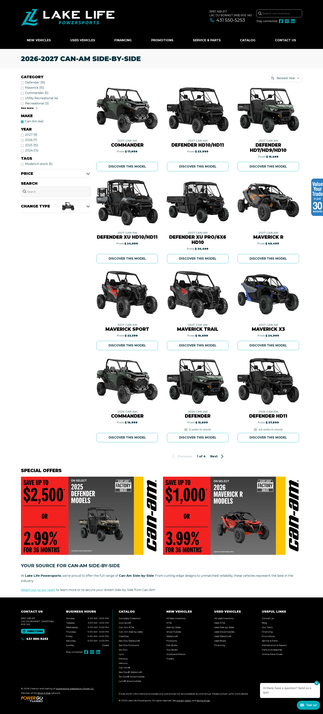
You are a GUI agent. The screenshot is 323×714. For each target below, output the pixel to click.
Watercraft (172, 636)
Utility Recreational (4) (41, 98)
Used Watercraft (222, 636)
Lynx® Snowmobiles (130, 681)
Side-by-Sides (173, 627)
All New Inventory (176, 618)
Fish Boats (171, 645)
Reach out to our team (38, 590)
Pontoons (171, 640)
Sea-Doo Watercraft (129, 640)
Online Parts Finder (272, 654)
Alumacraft (125, 622)
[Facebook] (281, 21)
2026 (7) (31, 140)
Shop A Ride (43, 693)
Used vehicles (82, 40)
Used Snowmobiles (224, 631)
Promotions (162, 40)
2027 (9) (31, 135)
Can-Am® (124, 667)
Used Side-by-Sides (224, 627)
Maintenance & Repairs (274, 645)
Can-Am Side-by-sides (131, 631)
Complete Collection (130, 618)
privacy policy (183, 700)
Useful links (274, 611)
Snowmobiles (173, 631)
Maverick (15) (34, 87)
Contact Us (285, 40)
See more (27, 108)
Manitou (123, 658)
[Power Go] (57, 699)
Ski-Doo (123, 649)
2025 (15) (31, 145)
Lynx (121, 654)
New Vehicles (39, 40)
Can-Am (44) (34, 121)
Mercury (123, 663)
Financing (123, 40)
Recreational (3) (37, 103)
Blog (264, 622)
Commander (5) (36, 93)
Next (214, 456)
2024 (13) (32, 150)
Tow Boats (172, 649)
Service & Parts (207, 40)
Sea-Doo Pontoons (129, 645)
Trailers (170, 658)
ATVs (169, 622)
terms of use (203, 700)
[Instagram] (287, 21)
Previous (185, 456)
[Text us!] (308, 705)
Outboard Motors (175, 654)
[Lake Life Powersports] (67, 18)
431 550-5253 (230, 20)
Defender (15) (35, 82)
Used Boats (220, 640)
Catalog (248, 40)
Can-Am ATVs (126, 627)
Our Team (267, 627)
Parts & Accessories (272, 649)
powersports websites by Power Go (75, 688)
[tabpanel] (87, 632)
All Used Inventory (224, 618)
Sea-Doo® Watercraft (130, 672)
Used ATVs (219, 622)
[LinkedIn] (293, 21)
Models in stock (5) (39, 164)
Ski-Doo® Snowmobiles (131, 676)
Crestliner (124, 636)
